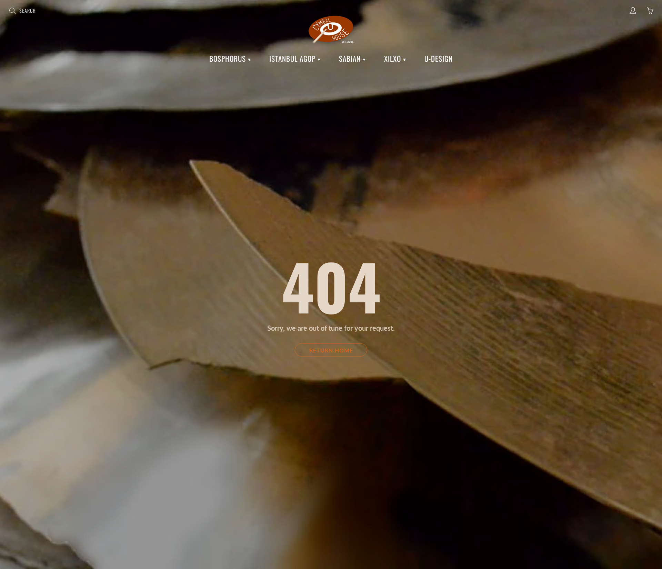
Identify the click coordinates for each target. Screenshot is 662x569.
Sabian (351, 58)
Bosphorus (228, 58)
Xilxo (393, 58)
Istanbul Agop (293, 58)
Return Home (331, 350)
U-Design (438, 58)
